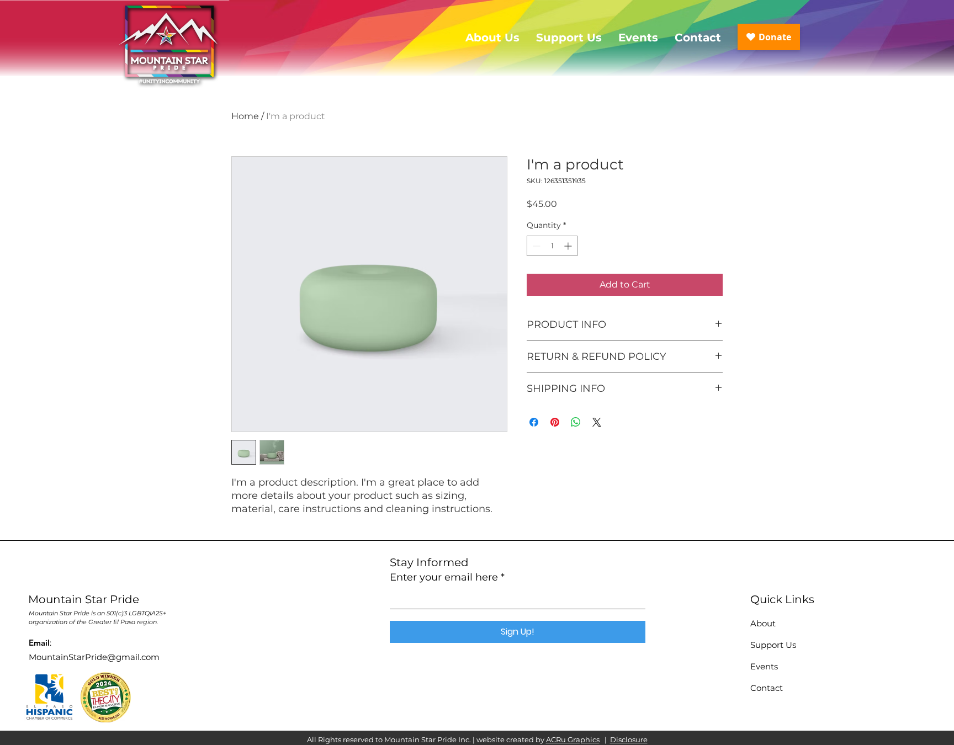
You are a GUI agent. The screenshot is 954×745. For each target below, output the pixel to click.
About (763, 623)
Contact (766, 688)
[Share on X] (596, 422)
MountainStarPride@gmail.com (94, 657)
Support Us (773, 645)
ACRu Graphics (573, 739)
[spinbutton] (552, 246)
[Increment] (569, 246)
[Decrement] (535, 246)
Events (764, 666)
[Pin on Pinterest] (554, 422)
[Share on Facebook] (533, 422)
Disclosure (629, 739)
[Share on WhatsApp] (575, 422)
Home (245, 116)
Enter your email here (444, 577)
